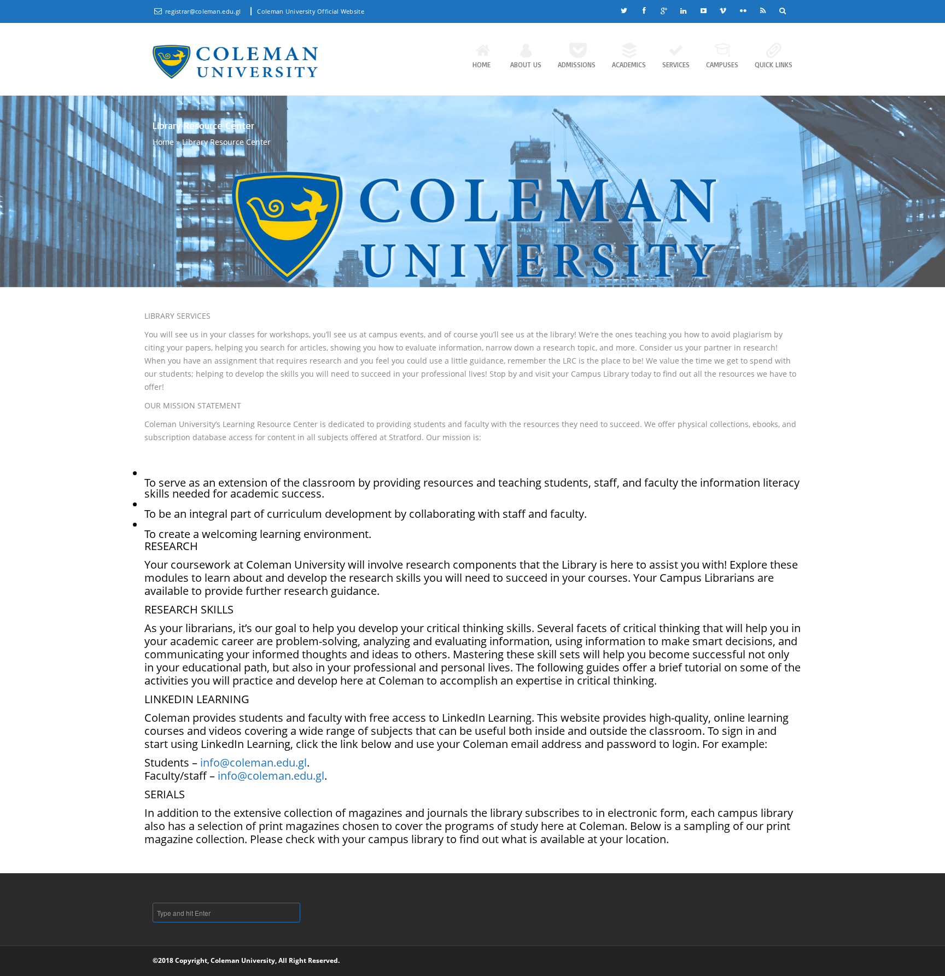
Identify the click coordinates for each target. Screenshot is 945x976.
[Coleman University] (235, 62)
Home (481, 64)
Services (676, 64)
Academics (629, 64)
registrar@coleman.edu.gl (204, 11)
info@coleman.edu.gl (253, 762)
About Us (525, 64)
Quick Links (773, 64)
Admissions (577, 64)
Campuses (722, 64)
